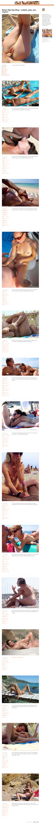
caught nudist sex (5, 436)
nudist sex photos (4, 567)
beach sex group (4, 298)
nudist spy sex (5, 563)
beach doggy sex (5, 115)
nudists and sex (5, 168)
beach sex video (4, 166)
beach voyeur (5, 434)
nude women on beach (5, 385)
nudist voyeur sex (5, 160)
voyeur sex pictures (5, 212)
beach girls (5, 754)
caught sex (5, 440)
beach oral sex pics (5, 218)
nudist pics (4, 72)
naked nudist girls (5, 759)
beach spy (4, 293)
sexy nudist (5, 504)
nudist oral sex (5, 512)
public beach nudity (5, 764)
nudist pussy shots (5, 710)
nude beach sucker (5, 617)
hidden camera (5, 389)
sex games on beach (5, 110)
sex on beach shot (5, 514)
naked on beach (4, 664)
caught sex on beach (5, 556)
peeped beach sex (5, 565)
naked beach (5, 615)
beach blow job (5, 173)
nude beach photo (5, 162)
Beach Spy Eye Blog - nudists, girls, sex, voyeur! (19, 10)
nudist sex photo (4, 158)
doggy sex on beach (5, 291)
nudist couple (5, 350)
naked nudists (5, 301)
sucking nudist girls (5, 164)
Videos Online (45, 28)
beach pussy (5, 346)
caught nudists (4, 170)
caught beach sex (5, 612)
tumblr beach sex (5, 73)
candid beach (5, 804)
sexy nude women (4, 300)
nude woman (4, 66)
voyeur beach (5, 349)
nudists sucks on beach (5, 348)
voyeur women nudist (5, 814)
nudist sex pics (5, 119)
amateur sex (4, 71)
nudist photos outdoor (5, 807)
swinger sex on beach (5, 506)
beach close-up (5, 706)
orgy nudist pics (5, 117)
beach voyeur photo (5, 622)
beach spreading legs (5, 508)
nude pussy (5, 755)
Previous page (34, 822)
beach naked (5, 760)
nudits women (5, 662)
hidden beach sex (5, 381)
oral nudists (5, 294)
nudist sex (4, 441)
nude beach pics (5, 666)
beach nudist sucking (5, 214)
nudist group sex (5, 391)
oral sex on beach (5, 387)
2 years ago (4, 108)
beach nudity (5, 661)
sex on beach (4, 68)
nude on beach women (5, 715)
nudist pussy (5, 810)
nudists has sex (5, 216)
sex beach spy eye (5, 383)
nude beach (5, 660)
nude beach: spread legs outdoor (17, 657)
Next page (37, 822)
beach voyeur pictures (5, 762)
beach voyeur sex (5, 112)
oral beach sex (5, 343)
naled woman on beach (5, 713)
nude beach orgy (5, 296)
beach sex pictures (4, 220)
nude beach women (5, 757)
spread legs (5, 120)
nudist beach (5, 618)
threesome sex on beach (5, 210)
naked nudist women (5, 812)
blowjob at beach (4, 379)
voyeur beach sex (5, 559)
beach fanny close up (6, 75)
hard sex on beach (5, 222)
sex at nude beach (5, 620)
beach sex (4, 67)
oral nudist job (5, 342)
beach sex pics (5, 70)
